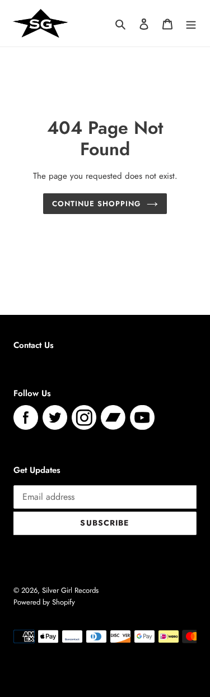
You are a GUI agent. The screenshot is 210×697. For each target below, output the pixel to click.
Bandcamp (113, 417)
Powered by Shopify (44, 602)
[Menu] (191, 23)
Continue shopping (97, 203)
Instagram (84, 417)
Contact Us (33, 345)
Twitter (55, 417)
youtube (142, 417)
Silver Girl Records (70, 590)
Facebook (25, 417)
